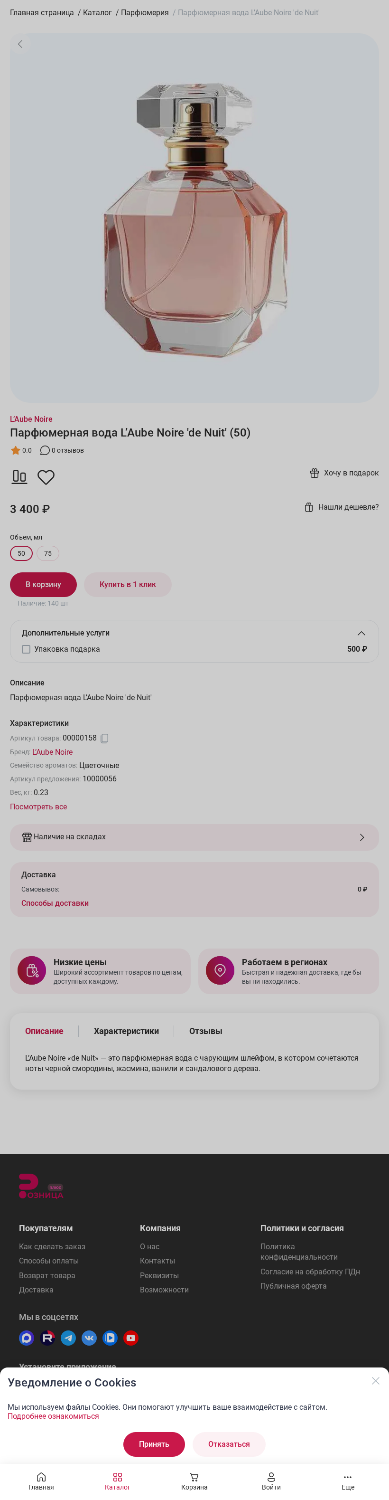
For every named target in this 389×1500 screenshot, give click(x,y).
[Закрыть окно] (375, 1380)
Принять (154, 1444)
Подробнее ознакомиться (53, 1416)
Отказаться (229, 1444)
